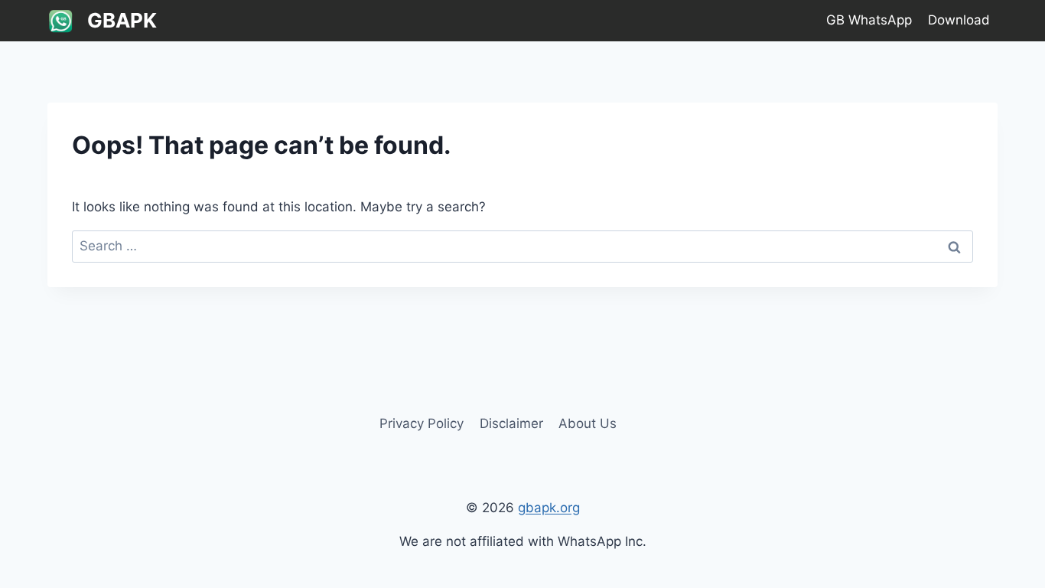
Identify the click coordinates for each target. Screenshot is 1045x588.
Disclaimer (511, 423)
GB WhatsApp (869, 20)
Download (959, 20)
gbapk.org (549, 507)
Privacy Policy (421, 423)
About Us (587, 423)
